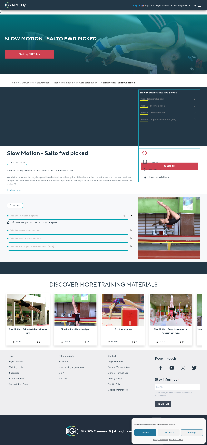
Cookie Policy (115, 384)
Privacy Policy (115, 378)
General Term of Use (118, 373)
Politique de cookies (160, 440)
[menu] (199, 5)
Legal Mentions (115, 361)
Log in (136, 5)
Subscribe (14, 373)
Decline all (169, 432)
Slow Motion (43, 82)
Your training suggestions (71, 367)
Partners (63, 378)
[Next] (197, 319)
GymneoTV (102, 431)
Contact (112, 356)
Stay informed (166, 379)
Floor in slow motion (63, 82)
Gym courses (162, 5)
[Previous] (9, 319)
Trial (11, 356)
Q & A (61, 373)
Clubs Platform (16, 378)
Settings (192, 432)
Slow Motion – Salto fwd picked (119, 82)
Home (14, 82)
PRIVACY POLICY (176, 440)
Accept (145, 432)
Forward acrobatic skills (88, 82)
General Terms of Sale (119, 367)
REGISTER (163, 403)
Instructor (64, 361)
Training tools (180, 5)
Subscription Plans (18, 384)
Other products (66, 356)
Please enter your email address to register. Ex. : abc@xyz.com (173, 394)
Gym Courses (27, 82)
